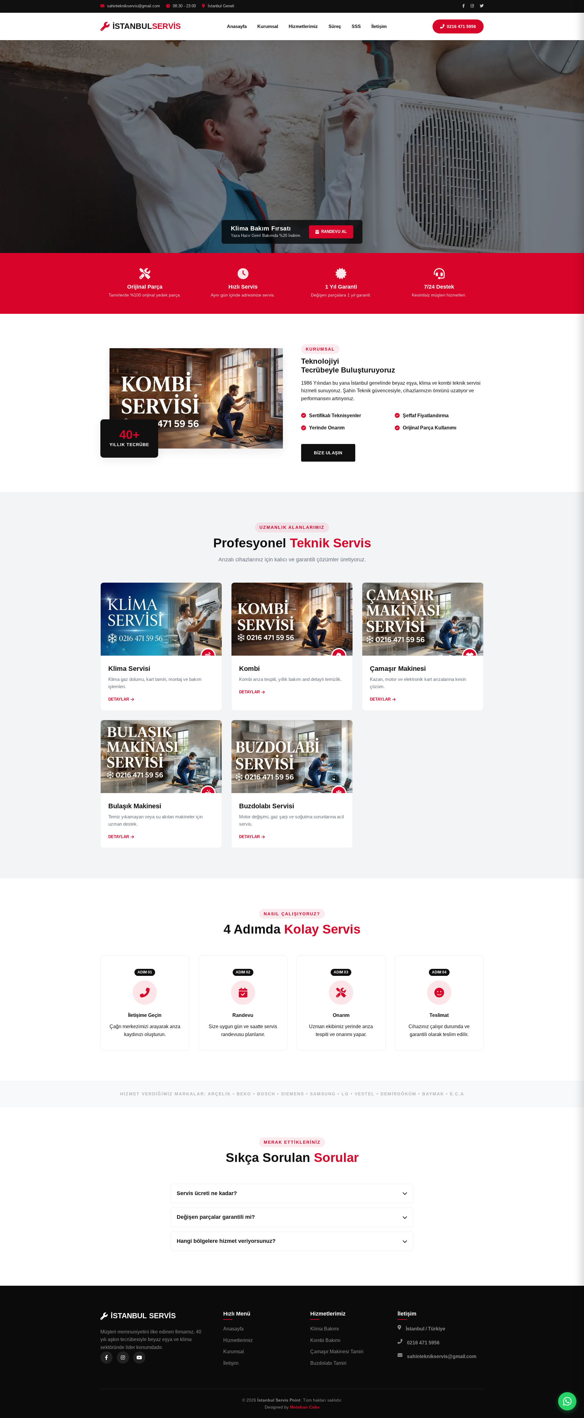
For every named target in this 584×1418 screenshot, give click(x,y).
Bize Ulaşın (328, 452)
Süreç (334, 26)
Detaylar (118, 699)
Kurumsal (267, 26)
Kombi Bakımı (325, 1340)
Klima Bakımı (324, 1328)
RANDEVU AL (334, 231)
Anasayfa (237, 26)
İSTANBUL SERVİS (143, 1316)
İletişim (379, 26)
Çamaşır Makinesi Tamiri (336, 1351)
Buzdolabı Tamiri (328, 1363)
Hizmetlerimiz (303, 26)
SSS (356, 26)
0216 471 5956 (461, 26)
